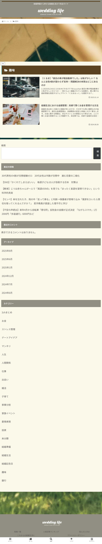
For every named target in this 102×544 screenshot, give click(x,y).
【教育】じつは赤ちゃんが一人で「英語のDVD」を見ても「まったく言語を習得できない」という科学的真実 (51, 190)
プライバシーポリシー (76, 535)
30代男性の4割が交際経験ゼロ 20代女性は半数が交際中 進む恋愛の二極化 (41, 175)
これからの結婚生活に (26, 535)
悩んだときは (84, 531)
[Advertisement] (51, 42)
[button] (94, 414)
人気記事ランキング (51, 531)
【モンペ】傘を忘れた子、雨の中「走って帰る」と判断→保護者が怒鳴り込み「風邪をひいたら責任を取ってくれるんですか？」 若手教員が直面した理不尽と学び (51, 201)
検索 (3, 145)
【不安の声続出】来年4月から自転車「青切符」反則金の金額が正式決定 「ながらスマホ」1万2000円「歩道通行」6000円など (49, 211)
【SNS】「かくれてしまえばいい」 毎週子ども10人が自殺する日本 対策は (40, 182)
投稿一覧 (17, 531)
